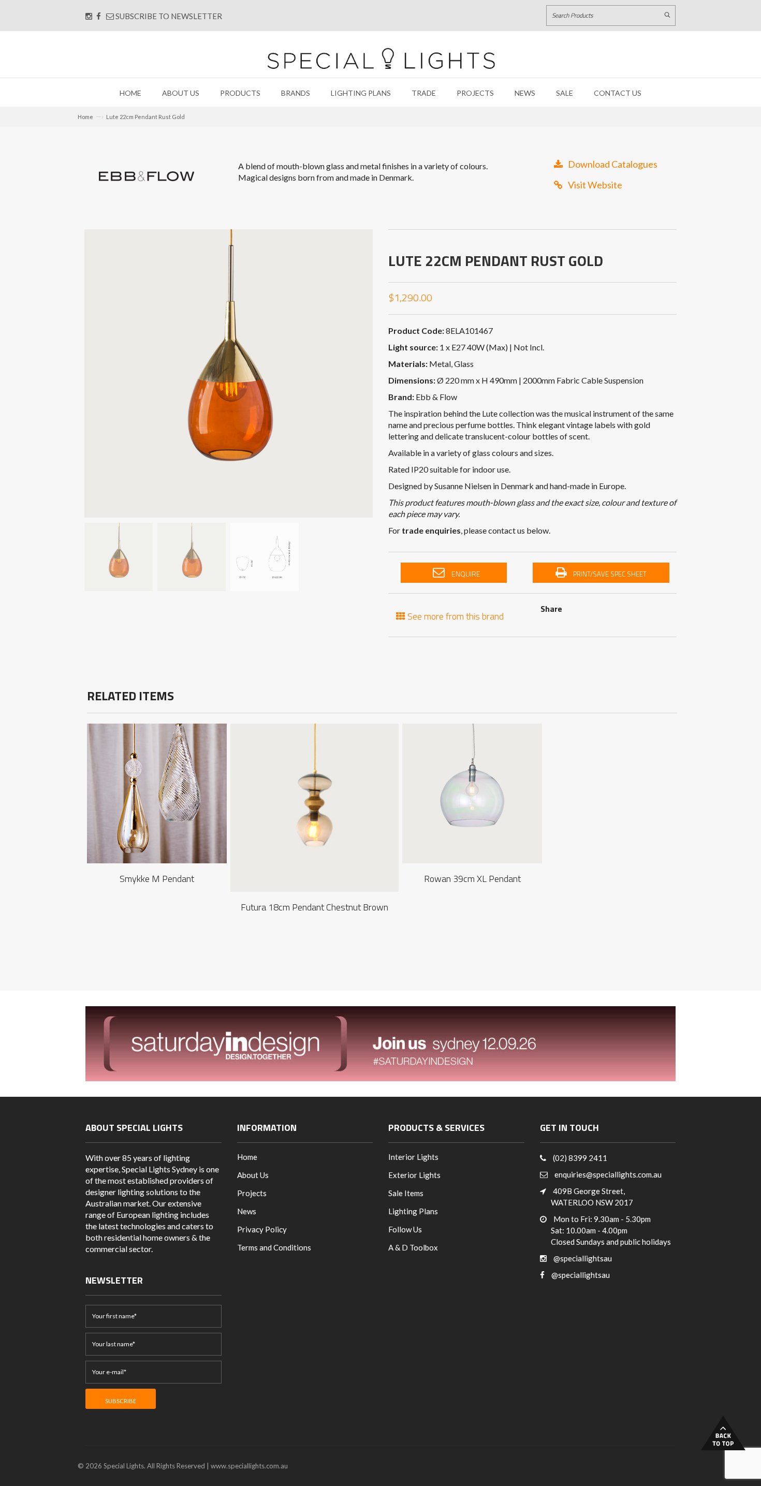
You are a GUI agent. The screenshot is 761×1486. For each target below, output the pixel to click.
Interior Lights (413, 1156)
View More (157, 783)
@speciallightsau (582, 1258)
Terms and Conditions (274, 1247)
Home (130, 93)
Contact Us (617, 93)
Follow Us (405, 1229)
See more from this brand (454, 615)
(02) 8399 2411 (580, 1158)
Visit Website (595, 184)
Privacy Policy (262, 1229)
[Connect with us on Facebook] (98, 16)
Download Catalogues (612, 164)
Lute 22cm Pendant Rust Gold (145, 116)
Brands (295, 93)
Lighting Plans (361, 93)
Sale (564, 93)
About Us (180, 93)
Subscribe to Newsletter (168, 16)
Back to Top (723, 1433)
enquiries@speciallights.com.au (608, 1174)
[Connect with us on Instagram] (88, 16)
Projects (475, 93)
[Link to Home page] (381, 58)
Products (240, 93)
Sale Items (405, 1193)
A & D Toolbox (413, 1247)
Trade (424, 93)
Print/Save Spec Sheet (609, 574)
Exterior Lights (414, 1175)
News (525, 93)
